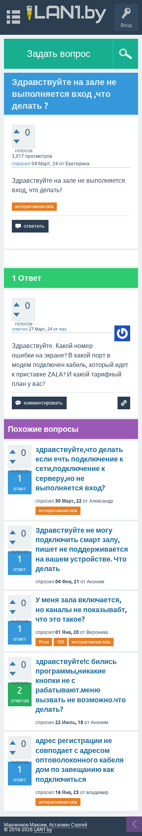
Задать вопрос (58, 53)
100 (60, 641)
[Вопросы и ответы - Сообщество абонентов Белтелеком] (66, 13)
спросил (21, 163)
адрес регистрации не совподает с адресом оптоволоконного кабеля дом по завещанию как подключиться (80, 759)
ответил (20, 329)
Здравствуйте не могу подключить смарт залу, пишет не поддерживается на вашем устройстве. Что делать (82, 549)
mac (63, 329)
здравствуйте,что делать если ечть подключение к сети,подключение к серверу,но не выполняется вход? (79, 468)
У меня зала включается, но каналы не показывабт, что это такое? (81, 609)
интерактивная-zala (34, 206)
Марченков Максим (25, 825)
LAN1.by (43, 829)
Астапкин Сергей (68, 825)
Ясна (44, 641)
